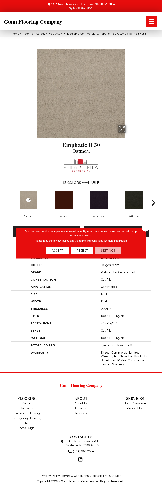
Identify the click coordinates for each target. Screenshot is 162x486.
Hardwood (27, 408)
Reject (82, 250)
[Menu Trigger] (151, 21)
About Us (81, 403)
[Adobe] (63, 200)
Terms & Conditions (75, 475)
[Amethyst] (98, 200)
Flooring (27, 33)
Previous (9, 197)
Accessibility (98, 475)
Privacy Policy (50, 475)
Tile (27, 423)
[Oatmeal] (28, 200)
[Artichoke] (134, 200)
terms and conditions (91, 240)
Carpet (40, 33)
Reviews (81, 413)
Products (54, 33)
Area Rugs (27, 428)
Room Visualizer (135, 403)
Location (81, 408)
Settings (108, 250)
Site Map (115, 475)
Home (15, 33)
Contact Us (135, 408)
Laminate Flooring (27, 413)
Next (153, 197)
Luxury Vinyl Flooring (27, 418)
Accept (57, 250)
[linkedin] (80, 459)
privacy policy (61, 240)
